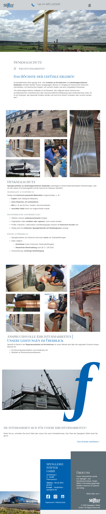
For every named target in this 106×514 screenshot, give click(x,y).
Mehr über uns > (93, 493)
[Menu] (89, 5)
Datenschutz (60, 502)
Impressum (49, 502)
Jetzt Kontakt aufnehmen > (88, 441)
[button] (48, 496)
